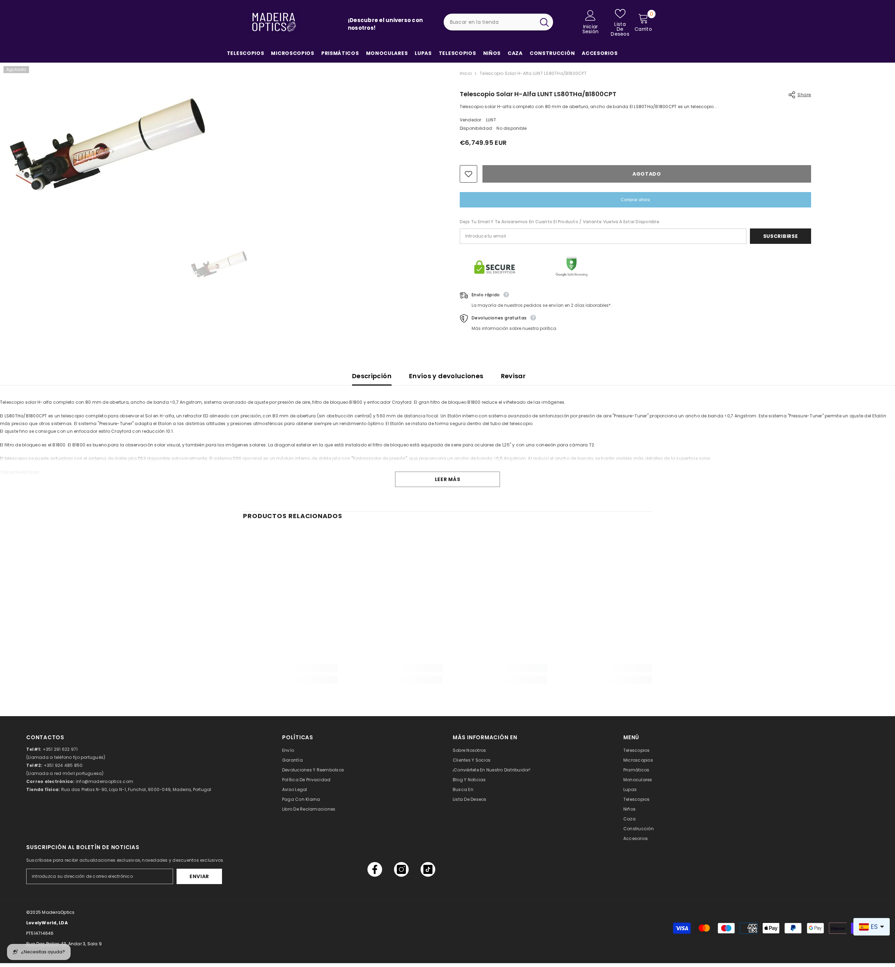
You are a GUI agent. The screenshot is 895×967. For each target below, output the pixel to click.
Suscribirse (780, 236)
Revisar (513, 376)
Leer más (447, 479)
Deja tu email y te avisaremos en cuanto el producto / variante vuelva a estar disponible (559, 222)
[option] (219, 264)
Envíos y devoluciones (446, 376)
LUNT (491, 120)
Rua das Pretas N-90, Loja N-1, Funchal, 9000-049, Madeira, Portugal (136, 789)
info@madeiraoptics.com (104, 781)
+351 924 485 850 (63, 765)
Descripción (372, 376)
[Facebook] (374, 869)
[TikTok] (428, 869)
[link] (290, 668)
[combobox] (489, 22)
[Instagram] (401, 869)
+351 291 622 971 (60, 749)
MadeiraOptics (58, 912)
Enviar (199, 876)
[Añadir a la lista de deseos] (468, 174)
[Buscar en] (498, 22)
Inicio (466, 73)
